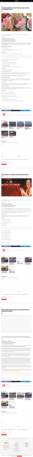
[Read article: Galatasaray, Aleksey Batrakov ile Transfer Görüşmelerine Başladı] (12, 268)
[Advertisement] (16, 4)
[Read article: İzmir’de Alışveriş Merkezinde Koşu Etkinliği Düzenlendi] (12, 259)
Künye (26, 445)
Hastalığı (11, 108)
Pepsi (12, 379)
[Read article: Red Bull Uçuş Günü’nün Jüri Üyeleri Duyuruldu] (20, 259)
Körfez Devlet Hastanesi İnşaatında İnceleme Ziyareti (9, 41)
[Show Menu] (1, 1)
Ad (1, 153)
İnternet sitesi (18, 156)
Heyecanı (8, 379)
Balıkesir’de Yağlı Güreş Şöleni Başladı (7, 341)
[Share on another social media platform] (31, 110)
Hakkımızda (26, 444)
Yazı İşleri (5, 11)
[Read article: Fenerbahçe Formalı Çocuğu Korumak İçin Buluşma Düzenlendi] (4, 268)
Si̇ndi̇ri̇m (13, 108)
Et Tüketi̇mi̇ (7, 108)
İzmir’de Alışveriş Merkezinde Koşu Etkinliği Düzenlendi (9, 205)
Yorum (2, 414)
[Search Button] (31, 1)
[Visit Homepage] (16, 1)
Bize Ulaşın (26, 442)
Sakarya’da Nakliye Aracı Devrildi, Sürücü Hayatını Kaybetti (4, 137)
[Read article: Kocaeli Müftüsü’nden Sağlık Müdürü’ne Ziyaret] (4, 124)
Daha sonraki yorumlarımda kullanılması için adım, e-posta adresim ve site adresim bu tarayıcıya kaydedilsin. (15, 159)
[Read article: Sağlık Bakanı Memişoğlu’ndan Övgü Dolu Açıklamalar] (12, 124)
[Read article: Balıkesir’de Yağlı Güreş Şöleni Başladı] (4, 259)
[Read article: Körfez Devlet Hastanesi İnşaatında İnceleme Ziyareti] (20, 124)
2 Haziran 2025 (8, 11)
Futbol (6, 379)
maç (10, 379)
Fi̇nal (4, 379)
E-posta (2, 156)
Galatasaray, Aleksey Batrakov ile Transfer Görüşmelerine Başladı (12, 272)
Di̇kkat (4, 108)
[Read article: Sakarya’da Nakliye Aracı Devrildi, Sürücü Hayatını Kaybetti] (4, 133)
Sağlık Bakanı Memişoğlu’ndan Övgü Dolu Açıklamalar (12, 128)
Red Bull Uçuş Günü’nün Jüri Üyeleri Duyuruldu (8, 206)
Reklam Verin (26, 446)
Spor (2, 261)
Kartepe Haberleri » (6, 449)
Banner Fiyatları (27, 443)
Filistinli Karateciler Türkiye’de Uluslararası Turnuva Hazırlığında (28, 264)
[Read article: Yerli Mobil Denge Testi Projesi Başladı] (12, 133)
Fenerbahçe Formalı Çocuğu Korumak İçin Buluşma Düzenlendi (4, 272)
